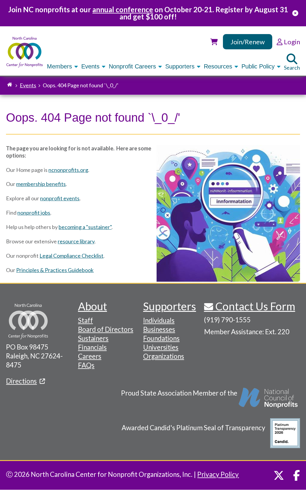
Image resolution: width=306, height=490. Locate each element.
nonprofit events (59, 198)
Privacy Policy (218, 474)
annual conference (122, 9)
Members (60, 66)
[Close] (295, 13)
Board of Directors (105, 329)
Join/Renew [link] (247, 42)
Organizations (163, 356)
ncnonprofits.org (68, 170)
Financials (92, 347)
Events (91, 66)
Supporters (180, 66)
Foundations (161, 338)
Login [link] (291, 42)
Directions (21, 381)
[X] (278, 475)
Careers (89, 356)
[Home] (24, 52)
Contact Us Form (254, 306)
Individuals (159, 320)
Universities (160, 347)
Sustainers (93, 338)
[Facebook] (296, 475)
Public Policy (258, 66)
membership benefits (41, 184)
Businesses (159, 329)
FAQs (86, 365)
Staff (85, 320)
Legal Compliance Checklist (71, 255)
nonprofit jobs (33, 212)
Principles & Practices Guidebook (55, 270)
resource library (76, 241)
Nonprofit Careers (133, 66)
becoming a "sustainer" (85, 227)
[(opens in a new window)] (268, 401)
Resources (219, 66)
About (92, 306)
